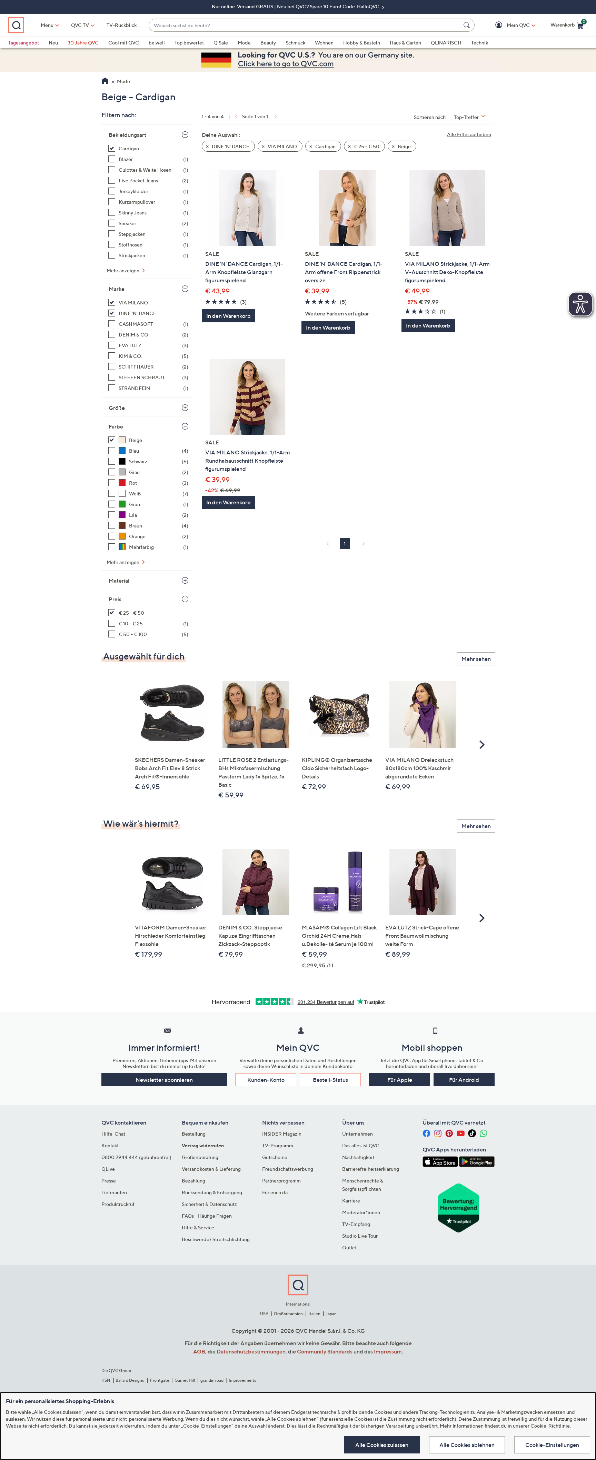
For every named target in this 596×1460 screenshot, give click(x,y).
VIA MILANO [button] (282, 146)
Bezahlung (193, 1181)
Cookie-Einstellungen (552, 1444)
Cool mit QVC (123, 43)
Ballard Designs (130, 1380)
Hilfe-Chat (113, 1134)
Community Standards (324, 1351)
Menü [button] (47, 25)
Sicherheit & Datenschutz (209, 1204)
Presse (108, 1181)
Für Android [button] (464, 1079)
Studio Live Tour (360, 1236)
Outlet (349, 1247)
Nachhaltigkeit (358, 1157)
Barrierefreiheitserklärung (370, 1169)
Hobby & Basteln (361, 43)
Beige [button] (404, 146)
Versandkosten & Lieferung (211, 1169)
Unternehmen (357, 1134)
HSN (105, 1380)
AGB (199, 1351)
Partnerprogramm (281, 1181)
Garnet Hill (185, 1380)
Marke (117, 288)
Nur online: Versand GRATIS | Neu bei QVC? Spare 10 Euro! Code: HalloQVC (296, 6)
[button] (508, 25)
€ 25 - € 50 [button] (366, 146)
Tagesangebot (23, 43)
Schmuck (295, 43)
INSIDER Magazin (281, 1134)
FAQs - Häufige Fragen (207, 1216)
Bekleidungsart (127, 134)
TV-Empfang (356, 1224)
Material (119, 580)
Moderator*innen (361, 1212)
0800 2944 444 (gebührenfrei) (136, 1157)
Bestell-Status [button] (330, 1079)
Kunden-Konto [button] (266, 1079)
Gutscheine (274, 1157)
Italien (314, 1313)
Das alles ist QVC (360, 1145)
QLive (108, 1169)
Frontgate (159, 1380)
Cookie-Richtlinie (550, 1426)
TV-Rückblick (122, 25)
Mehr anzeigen (123, 270)
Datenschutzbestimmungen (251, 1351)
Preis (115, 599)
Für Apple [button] (399, 1079)
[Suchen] (467, 25)
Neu (53, 43)
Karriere (351, 1201)
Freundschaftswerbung (287, 1169)
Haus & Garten (405, 43)
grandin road (211, 1380)
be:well (157, 43)
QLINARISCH (446, 43)
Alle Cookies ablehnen (467, 1444)
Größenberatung (200, 1157)
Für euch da (275, 1192)
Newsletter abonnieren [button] (164, 1079)
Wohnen (324, 43)
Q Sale (220, 43)
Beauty (268, 43)
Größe (117, 407)
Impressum (388, 1351)
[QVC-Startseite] (105, 82)
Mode (244, 43)
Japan (331, 1313)
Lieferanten (114, 1192)
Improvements (242, 1380)
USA (264, 1313)
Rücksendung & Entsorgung (212, 1192)
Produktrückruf (118, 1204)
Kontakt (110, 1145)
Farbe (116, 426)
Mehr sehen (476, 658)
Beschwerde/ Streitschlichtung (216, 1239)
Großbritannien (288, 1313)
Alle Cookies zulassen (381, 1444)
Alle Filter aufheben (469, 134)
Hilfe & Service (198, 1227)
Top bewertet (189, 43)
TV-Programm (277, 1145)
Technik (479, 43)
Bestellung (194, 1134)
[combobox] (304, 25)
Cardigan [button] (325, 146)
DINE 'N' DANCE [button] (230, 146)
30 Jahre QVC (83, 43)
